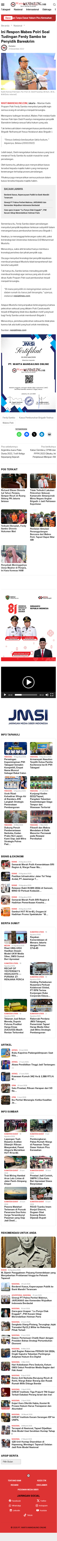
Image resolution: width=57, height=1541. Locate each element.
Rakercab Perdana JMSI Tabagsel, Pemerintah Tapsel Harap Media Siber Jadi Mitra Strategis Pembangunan (40, 1026)
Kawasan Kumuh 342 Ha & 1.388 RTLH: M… (33, 1078)
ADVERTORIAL (17, 1295)
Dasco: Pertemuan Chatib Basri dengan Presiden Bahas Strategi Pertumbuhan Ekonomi (32, 1341)
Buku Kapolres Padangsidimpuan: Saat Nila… (32, 1054)
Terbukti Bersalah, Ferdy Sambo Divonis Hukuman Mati (13, 528)
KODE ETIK (41, 1480)
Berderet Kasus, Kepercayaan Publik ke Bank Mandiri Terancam (32, 1288)
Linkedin (16, 1510)
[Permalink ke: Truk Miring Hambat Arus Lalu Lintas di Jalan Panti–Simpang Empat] (15, 1162)
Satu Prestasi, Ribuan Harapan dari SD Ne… (32, 1089)
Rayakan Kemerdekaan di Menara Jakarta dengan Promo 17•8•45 (38, 943)
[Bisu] (47, 694)
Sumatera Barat (11, 1134)
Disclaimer (42, 1485)
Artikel (15, 1050)
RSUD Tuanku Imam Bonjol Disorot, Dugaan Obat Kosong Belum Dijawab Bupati (40, 1212)
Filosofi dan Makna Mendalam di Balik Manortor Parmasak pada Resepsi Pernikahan (40, 833)
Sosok (4, 1270)
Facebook (16, 1501)
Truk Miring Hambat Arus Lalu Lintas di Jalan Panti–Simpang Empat (15, 1179)
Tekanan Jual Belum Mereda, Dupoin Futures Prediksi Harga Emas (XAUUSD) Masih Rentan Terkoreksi (14, 1026)
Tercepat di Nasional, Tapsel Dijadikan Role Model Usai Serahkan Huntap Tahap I (33, 1431)
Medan (7, 945)
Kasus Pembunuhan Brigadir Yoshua (36, 417)
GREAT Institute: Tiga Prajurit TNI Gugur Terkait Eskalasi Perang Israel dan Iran (33, 1393)
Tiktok (30, 1515)
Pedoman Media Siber (28, 1489)
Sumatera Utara (37, 932)
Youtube (43, 1510)
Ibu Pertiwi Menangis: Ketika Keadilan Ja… (32, 1101)
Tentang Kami (14, 1480)
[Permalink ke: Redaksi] (4, 47)
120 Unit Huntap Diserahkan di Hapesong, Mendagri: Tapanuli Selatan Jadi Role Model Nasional (32, 1445)
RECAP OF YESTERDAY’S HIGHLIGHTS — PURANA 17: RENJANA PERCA (14, 974)
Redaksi (14, 1485)
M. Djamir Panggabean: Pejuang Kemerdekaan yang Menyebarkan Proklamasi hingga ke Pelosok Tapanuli (28, 1275)
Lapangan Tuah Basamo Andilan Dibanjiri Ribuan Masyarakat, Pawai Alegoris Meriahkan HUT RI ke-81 (14, 1146)
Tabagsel (8, 757)
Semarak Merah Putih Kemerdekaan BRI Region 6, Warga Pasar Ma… (33, 866)
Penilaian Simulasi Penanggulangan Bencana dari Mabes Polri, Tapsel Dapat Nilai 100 (42, 534)
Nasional (16, 1284)
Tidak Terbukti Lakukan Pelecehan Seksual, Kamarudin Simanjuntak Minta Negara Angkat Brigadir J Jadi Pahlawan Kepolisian (43, 497)
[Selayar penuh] (51, 694)
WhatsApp (16, 1505)
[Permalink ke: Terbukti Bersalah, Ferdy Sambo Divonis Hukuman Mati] (14, 516)
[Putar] (5, 694)
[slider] (26, 695)
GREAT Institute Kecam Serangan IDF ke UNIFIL (33, 1418)
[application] (28, 682)
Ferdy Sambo (9, 417)
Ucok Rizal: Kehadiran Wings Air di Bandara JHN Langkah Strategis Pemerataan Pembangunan (15, 800)
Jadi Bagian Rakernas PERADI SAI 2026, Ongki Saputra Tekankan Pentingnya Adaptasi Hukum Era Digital (33, 1354)
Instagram (43, 1505)
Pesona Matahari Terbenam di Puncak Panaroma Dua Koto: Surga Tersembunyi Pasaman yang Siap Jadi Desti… (15, 1214)
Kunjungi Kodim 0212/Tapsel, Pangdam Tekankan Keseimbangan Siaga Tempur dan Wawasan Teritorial (41, 800)
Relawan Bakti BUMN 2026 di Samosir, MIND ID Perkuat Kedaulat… (32, 889)
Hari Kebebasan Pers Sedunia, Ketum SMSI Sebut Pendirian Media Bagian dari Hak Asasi (33, 1368)
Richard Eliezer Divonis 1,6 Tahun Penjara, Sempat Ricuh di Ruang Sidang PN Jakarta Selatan (13, 495)
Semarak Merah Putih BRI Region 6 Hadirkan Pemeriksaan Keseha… (30, 901)
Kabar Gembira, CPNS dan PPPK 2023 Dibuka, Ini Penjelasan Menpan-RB (43, 452)
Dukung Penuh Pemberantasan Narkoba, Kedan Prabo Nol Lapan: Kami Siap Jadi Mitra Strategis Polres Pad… (15, 836)
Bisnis (14, 862)
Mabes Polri (8, 422)
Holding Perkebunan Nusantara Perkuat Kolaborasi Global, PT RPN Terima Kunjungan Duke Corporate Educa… (41, 989)
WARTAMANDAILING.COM (14, 103)
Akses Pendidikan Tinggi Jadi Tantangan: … (33, 1066)
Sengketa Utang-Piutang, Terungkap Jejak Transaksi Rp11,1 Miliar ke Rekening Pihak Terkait (34, 1327)
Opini (14, 1085)
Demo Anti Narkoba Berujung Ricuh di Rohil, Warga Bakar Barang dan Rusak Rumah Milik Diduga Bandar (32, 1381)
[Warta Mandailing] (28, 4)
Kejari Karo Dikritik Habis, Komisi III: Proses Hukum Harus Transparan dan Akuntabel (31, 1406)
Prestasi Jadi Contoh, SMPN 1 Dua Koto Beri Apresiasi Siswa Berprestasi (41, 1179)
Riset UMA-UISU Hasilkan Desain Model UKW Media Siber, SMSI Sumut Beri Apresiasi (14, 954)
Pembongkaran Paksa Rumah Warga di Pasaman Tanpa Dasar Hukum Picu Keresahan (41, 1145)
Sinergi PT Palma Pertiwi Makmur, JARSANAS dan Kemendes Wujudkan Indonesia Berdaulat (25, 204)
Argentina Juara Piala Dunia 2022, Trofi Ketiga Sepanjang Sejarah (13, 452)
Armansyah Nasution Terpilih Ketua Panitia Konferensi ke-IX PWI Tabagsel (41, 763)
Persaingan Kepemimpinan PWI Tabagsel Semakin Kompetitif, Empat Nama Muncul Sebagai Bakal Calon (15, 766)
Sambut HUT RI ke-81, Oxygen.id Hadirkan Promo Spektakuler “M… (30, 913)
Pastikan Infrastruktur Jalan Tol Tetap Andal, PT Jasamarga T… (31, 878)
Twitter (43, 1501)
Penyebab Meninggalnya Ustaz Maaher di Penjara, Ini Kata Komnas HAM (14, 568)
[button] (28, 682)
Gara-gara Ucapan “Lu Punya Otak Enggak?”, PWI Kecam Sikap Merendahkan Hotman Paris (25, 211)
